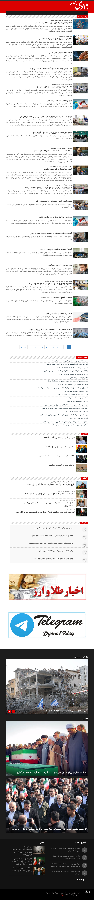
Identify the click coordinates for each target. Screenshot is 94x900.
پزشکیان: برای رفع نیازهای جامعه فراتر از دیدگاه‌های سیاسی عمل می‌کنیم (66, 371)
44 (25, 347)
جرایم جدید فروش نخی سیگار (61, 52)
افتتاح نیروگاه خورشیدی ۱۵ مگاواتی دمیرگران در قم (73, 384)
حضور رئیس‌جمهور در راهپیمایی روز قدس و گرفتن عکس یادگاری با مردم (48, 829)
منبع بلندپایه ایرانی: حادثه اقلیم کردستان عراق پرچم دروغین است (53, 528)
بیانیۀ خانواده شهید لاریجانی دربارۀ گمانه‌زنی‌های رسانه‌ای (56, 551)
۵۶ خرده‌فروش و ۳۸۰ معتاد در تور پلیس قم (75, 398)
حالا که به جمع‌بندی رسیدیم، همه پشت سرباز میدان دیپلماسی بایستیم (66, 857)
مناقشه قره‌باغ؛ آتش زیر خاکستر (62, 465)
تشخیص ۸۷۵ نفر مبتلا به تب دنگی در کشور (55, 217)
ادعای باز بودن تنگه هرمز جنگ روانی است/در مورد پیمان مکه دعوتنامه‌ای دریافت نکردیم (61, 388)
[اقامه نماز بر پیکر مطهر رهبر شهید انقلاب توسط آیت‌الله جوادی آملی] (47, 748)
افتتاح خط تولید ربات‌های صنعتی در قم (76, 391)
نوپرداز (63, 895)
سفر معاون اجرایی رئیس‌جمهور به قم (77, 411)
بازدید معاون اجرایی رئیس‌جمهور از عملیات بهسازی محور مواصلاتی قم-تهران (65, 408)
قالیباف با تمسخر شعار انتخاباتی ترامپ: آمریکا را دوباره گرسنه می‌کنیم (67, 364)
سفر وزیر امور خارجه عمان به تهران (77, 401)
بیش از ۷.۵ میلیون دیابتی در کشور (59, 313)
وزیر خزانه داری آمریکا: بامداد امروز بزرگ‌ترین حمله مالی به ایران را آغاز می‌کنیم (64, 415)
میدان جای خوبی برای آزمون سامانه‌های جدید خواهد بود (66, 872)
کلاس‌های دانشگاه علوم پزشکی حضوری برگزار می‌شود (52, 132)
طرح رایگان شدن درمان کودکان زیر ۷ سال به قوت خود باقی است (48, 187)
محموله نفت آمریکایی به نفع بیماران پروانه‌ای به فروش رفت (70, 361)
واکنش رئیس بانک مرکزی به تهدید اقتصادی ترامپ (72, 367)
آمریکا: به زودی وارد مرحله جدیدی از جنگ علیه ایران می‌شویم (69, 425)
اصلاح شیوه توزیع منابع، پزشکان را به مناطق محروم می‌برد (50, 283)
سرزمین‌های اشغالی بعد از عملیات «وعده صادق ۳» (66, 711)
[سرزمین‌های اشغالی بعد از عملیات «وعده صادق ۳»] (47, 686)
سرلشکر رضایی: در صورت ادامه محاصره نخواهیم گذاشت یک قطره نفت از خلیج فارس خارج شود (65, 865)
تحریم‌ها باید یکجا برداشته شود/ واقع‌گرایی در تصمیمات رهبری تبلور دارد (45, 512)
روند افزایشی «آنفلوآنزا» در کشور (60, 265)
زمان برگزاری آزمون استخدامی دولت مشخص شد (54, 201)
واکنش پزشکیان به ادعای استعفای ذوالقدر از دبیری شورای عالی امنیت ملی (51, 543)
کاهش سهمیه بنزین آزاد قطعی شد (77, 377)
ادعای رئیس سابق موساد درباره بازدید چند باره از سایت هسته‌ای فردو (52, 536)
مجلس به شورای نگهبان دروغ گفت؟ (60, 446)
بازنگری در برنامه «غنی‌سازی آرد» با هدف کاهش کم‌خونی (51, 68)
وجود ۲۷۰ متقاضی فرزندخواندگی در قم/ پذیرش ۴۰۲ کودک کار (50, 493)
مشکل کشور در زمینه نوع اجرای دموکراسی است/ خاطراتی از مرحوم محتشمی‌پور (48, 504)
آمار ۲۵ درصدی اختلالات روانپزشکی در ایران (56, 249)
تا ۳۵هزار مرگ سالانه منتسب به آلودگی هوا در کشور (53, 150)
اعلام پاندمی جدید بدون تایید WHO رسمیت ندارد (53, 22)
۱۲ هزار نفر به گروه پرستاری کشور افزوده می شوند (53, 86)
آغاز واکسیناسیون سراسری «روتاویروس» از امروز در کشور (51, 233)
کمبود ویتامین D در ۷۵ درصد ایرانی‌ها (58, 169)
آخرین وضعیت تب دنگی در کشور (59, 100)
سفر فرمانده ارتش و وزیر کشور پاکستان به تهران (73, 374)
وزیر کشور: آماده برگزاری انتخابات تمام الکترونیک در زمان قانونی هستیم (66, 405)
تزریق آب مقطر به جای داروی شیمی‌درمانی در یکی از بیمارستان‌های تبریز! (45, 116)
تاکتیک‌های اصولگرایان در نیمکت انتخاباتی (57, 456)
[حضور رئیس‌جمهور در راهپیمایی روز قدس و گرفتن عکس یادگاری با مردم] (47, 805)
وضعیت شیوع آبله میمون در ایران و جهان (56, 297)
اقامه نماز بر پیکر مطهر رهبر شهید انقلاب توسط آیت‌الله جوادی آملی (50, 773)
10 (35, 347)
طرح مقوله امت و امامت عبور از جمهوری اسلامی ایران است (51, 484)
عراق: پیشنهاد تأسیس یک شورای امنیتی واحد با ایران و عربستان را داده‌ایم (65, 421)
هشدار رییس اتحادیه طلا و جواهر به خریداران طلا (73, 394)
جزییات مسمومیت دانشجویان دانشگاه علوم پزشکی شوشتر (50, 329)
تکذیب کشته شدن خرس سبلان (78, 418)
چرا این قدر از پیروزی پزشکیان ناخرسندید (58, 437)
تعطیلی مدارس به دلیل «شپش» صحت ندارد (55, 38)
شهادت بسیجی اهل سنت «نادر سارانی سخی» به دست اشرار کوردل (68, 381)
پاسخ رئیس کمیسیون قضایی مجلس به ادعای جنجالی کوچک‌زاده (53, 559)
